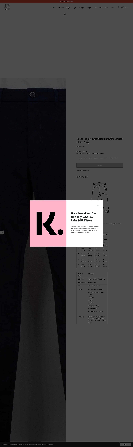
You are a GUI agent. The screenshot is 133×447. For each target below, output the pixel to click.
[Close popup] (98, 206)
